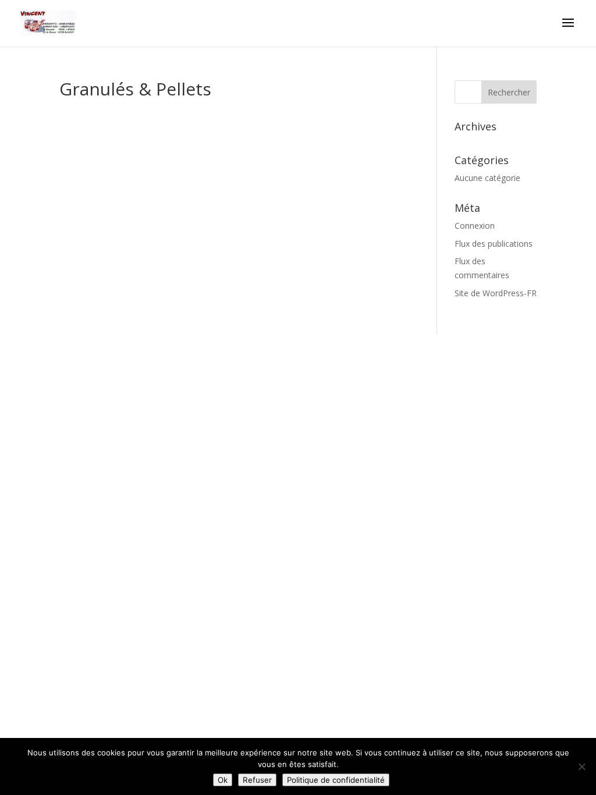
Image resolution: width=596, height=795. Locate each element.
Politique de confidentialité (336, 780)
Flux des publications (494, 243)
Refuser (257, 780)
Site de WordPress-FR (496, 293)
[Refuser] (581, 766)
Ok (223, 780)
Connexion (475, 225)
